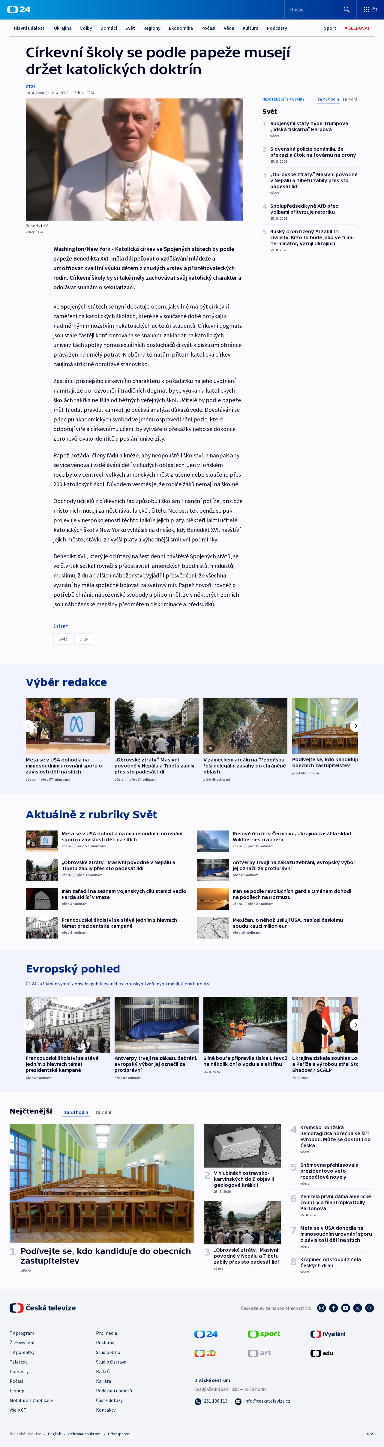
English (54, 1433)
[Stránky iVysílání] (328, 1333)
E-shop (17, 1391)
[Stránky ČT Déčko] (205, 1352)
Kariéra (103, 1381)
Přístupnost (119, 1433)
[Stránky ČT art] (259, 1352)
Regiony (151, 28)
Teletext (18, 1362)
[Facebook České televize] (333, 1308)
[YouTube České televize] (345, 1308)
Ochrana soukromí (84, 1433)
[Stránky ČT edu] (321, 1352)
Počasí (208, 28)
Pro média (106, 1333)
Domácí (108, 28)
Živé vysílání (22, 1343)
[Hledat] (346, 9)
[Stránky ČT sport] (264, 1333)
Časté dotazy (109, 1400)
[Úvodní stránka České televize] (43, 1308)
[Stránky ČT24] (206, 1333)
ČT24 (30, 86)
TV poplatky (22, 1352)
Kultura (251, 28)
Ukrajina (63, 28)
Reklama (105, 1343)
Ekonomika (181, 28)
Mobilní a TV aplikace (31, 1400)
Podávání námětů (114, 1391)
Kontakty (106, 1410)
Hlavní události (30, 28)
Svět (130, 28)
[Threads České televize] (369, 1308)
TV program (22, 1333)
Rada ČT (104, 1371)
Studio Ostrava (111, 1362)
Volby (86, 28)
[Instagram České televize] (321, 1308)
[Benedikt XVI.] (134, 159)
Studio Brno (108, 1352)
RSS (370, 1433)
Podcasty (277, 28)
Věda (229, 28)
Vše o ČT (18, 1410)
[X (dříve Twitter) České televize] (357, 1308)
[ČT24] (18, 9)
